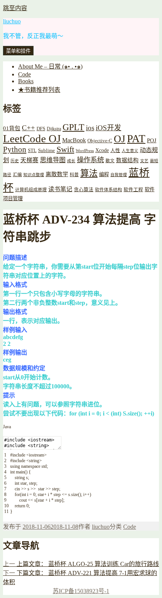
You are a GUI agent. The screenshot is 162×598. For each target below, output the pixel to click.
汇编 (17, 174)
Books (26, 81)
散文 (110, 160)
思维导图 (53, 160)
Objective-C (99, 140)
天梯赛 (29, 160)
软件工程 (133, 189)
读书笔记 (60, 189)
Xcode (102, 150)
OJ (119, 139)
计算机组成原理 (31, 189)
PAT (136, 138)
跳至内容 (15, 8)
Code (24, 74)
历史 (15, 161)
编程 (104, 174)
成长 (71, 161)
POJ (151, 140)
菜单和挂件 (18, 51)
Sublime (46, 150)
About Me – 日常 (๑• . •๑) (50, 66)
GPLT (73, 127)
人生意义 (130, 151)
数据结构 (127, 160)
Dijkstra (54, 128)
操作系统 (90, 160)
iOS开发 (108, 128)
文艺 (144, 161)
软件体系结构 (108, 189)
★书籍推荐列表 (39, 90)
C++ (28, 128)
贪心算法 (83, 189)
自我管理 (118, 175)
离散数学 (57, 174)
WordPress (85, 151)
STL (32, 150)
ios (90, 128)
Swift (65, 149)
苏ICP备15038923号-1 (81, 591)
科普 (74, 174)
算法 (89, 173)
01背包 (11, 128)
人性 (115, 150)
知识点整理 (33, 175)
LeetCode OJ (32, 138)
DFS (41, 128)
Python (14, 149)
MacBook (74, 140)
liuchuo (12, 21)
